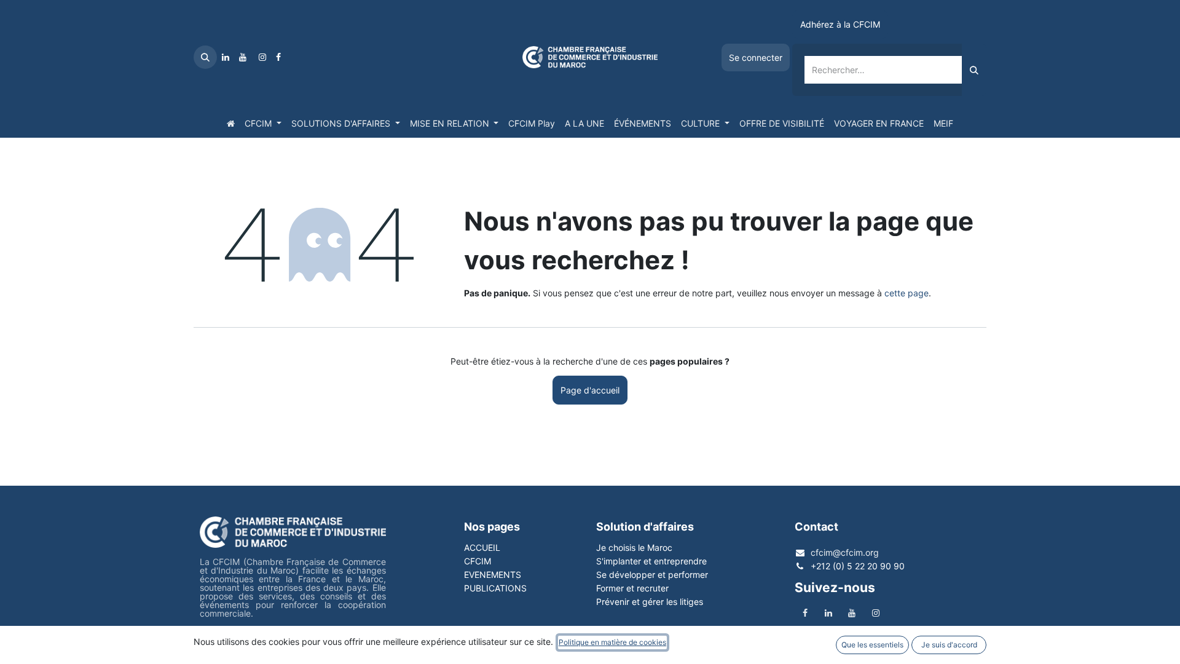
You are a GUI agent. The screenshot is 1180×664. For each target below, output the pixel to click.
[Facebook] (278, 57)
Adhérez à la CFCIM (840, 24)
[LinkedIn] (225, 57)
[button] (205, 57)
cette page (906, 293)
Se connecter (755, 57)
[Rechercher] (974, 70)
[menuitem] (231, 123)
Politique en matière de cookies (612, 642)
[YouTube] (242, 57)
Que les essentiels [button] (872, 644)
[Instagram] (262, 57)
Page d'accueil (590, 390)
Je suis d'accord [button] (949, 644)
